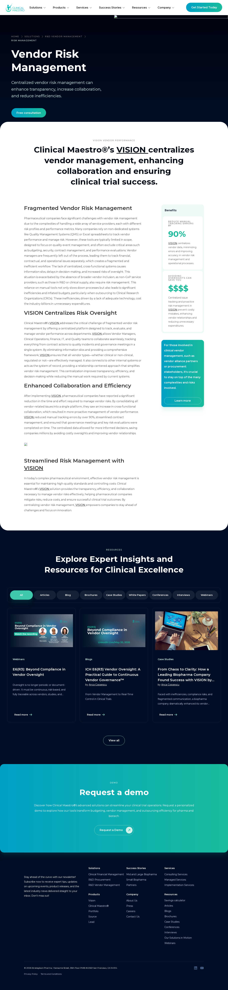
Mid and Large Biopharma (141, 874)
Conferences (171, 927)
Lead (91, 921)
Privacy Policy (31, 974)
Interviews (170, 932)
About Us (131, 900)
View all (114, 740)
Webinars (169, 943)
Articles (168, 905)
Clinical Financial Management (106, 874)
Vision (91, 900)
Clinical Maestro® (98, 905)
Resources (139, 7)
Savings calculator (174, 900)
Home (15, 36)
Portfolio (93, 911)
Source (92, 916)
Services (82, 7)
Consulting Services (175, 874)
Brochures (170, 916)
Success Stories (110, 7)
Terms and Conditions (51, 974)
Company (164, 7)
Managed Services (175, 879)
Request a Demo (111, 830)
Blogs (167, 911)
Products (59, 7)
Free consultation (29, 112)
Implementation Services (179, 885)
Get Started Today (204, 7)
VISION (131, 150)
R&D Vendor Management (63, 36)
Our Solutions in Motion (178, 937)
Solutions (35, 7)
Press (129, 905)
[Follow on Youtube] (202, 968)
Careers (130, 911)
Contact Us (132, 916)
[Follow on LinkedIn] (196, 968)
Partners (131, 885)
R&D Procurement (99, 879)
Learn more (183, 400)
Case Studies (171, 921)
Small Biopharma (136, 879)
